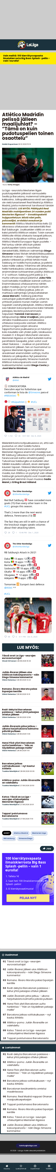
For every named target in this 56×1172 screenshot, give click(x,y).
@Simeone (34, 392)
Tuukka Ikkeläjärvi (10, 771)
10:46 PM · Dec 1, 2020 (28, 532)
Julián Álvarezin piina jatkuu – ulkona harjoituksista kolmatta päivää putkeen (20, 729)
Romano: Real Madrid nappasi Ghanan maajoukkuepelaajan (29, 1098)
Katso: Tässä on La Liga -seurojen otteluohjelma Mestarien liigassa (16, 799)
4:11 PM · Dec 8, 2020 (28, 636)
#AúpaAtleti (18, 401)
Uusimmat (11, 954)
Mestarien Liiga (39, 833)
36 (19, 436)
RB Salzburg (9, 838)
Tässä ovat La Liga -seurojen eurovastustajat (19, 657)
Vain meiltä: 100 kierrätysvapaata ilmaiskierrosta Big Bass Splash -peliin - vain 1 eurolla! (26, 58)
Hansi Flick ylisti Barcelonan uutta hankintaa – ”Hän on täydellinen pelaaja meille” (18, 745)
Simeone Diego (25, 838)
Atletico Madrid (21, 833)
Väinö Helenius (9, 680)
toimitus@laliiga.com (28, 1145)
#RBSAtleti (10, 395)
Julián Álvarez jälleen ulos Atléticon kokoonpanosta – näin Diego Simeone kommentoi (20, 675)
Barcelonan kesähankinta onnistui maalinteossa (26, 1090)
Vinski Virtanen (9, 661)
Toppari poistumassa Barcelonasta (14, 815)
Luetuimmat (12, 1047)
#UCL (34, 401)
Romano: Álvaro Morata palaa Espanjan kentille (19, 690)
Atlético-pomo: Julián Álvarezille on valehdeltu (21, 781)
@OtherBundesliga (21, 494)
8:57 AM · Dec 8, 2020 (32, 436)
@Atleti (16, 380)
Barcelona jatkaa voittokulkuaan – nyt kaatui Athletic (18, 766)
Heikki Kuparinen (10, 144)
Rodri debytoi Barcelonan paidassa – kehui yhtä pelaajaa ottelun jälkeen (20, 712)
